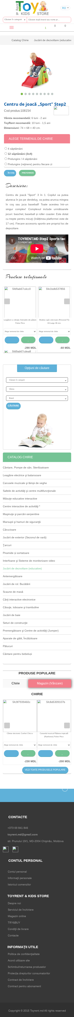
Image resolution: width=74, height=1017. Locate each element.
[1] (42, 27)
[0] (52, 28)
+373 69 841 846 (18, 827)
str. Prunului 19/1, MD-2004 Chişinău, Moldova (36, 841)
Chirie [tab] (16, 683)
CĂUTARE (13, 405)
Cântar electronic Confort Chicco (20, 733)
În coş (10, 173)
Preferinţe (27, 173)
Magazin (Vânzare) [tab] (50, 683)
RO (64, 7)
